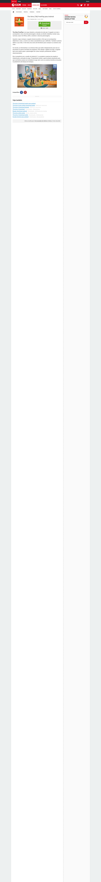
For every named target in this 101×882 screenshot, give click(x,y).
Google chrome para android (20, 117)
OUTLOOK (35, 8)
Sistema (26, 12)
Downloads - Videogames (33, 109)
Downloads (35, 5)
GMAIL (50, 8)
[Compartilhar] (21, 92)
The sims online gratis (19, 113)
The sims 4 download (19, 109)
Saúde (19, 1)
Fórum (24, 5)
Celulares (32, 12)
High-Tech (14, 1)
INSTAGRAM (45, 8)
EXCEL (40, 8)
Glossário (44, 5)
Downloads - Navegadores (36, 117)
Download (45, 24)
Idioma (87, 1)
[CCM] (16, 5)
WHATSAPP (18, 8)
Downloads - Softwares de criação (37, 111)
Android (38, 12)
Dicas (29, 5)
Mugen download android (20, 111)
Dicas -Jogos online (31, 113)
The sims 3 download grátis (20, 115)
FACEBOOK (29, 8)
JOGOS (13, 8)
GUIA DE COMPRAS (56, 8)
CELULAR (24, 8)
